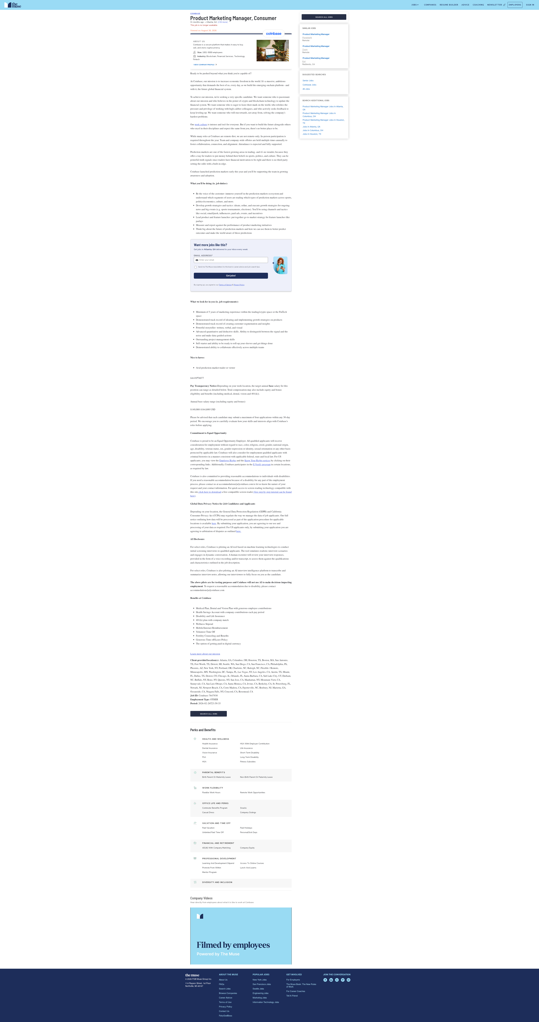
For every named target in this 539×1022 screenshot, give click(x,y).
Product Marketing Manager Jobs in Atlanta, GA (323, 108)
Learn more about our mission (205, 653)
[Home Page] (13, 5)
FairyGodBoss (225, 1015)
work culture (201, 124)
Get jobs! (231, 275)
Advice (465, 5)
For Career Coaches (295, 991)
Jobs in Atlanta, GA (311, 126)
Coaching (478, 5)
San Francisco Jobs (262, 984)
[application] (241, 936)
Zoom (305, 49)
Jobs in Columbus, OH (313, 130)
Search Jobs (225, 988)
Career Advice (225, 997)
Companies (430, 5)
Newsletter (494, 5)
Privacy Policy (239, 285)
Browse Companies (228, 993)
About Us (223, 979)
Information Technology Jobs (266, 1002)
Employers (515, 5)
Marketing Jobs (260, 997)
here (214, 523)
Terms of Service (225, 285)
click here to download (209, 491)
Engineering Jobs (261, 993)
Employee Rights (227, 460)
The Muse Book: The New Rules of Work (301, 985)
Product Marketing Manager (316, 34)
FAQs (221, 984)
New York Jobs (260, 979)
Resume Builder (449, 5)
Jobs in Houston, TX (312, 134)
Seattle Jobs (258, 988)
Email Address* (203, 255)
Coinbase (195, 13)
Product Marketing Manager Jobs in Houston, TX (323, 121)
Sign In (530, 5)
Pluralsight (307, 37)
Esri (304, 61)
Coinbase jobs (309, 84)
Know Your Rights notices (257, 460)
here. (238, 531)
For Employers (293, 979)
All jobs (306, 89)
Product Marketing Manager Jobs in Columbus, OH (319, 114)
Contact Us (224, 1011)
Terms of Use (225, 1002)
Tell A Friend (292, 995)
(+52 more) (223, 22)
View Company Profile (204, 65)
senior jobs (308, 80)
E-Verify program (261, 464)
